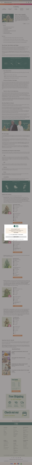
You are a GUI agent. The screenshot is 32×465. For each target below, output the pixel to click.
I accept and (16, 234)
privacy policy (21, 234)
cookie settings (14, 234)
